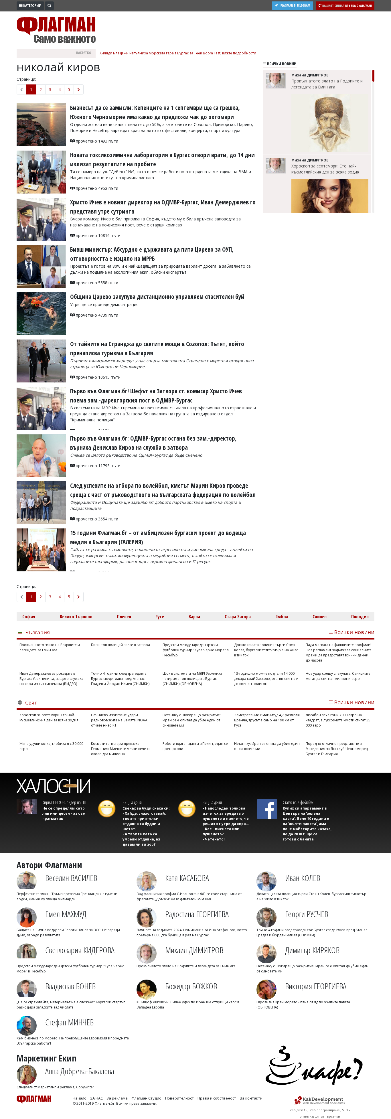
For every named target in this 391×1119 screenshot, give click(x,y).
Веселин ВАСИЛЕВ (71, 878)
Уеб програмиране (325, 1110)
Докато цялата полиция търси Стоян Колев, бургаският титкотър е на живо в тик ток (266, 650)
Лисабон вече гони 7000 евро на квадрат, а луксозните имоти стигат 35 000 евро (338, 720)
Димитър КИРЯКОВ (312, 950)
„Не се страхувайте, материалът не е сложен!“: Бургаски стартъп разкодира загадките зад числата (71, 1005)
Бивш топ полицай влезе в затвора (120, 644)
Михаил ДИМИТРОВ (194, 950)
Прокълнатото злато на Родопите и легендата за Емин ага (327, 84)
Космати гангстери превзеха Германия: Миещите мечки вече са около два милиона (121, 748)
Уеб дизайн (298, 1110)
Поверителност (179, 1098)
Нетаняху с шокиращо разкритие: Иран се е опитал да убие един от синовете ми (192, 720)
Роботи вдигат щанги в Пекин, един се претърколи (195, 746)
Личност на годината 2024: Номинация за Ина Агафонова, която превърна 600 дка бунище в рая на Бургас (192, 932)
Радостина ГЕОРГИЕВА (197, 914)
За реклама (117, 1098)
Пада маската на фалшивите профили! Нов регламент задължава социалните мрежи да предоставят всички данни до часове (339, 652)
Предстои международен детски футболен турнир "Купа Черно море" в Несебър (195, 650)
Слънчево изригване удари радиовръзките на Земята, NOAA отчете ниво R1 (119, 720)
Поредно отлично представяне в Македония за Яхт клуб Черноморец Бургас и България (337, 748)
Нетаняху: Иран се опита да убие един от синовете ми (267, 746)
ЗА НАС (96, 1098)
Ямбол (281, 616)
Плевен (124, 616)
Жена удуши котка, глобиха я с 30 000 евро (51, 746)
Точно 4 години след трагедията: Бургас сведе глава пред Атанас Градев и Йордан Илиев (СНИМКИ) (120, 678)
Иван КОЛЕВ (302, 878)
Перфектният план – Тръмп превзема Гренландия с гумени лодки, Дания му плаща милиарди (67, 896)
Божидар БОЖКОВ (191, 986)
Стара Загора (238, 616)
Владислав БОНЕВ (70, 986)
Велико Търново (76, 616)
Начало (79, 1098)
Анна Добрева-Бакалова (79, 1071)
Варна (194, 616)
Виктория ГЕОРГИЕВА (315, 986)
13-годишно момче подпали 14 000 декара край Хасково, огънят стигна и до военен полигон (266, 678)
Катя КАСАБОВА (187, 878)
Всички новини (281, 63)
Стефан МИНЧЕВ (69, 1022)
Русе (159, 616)
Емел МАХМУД (65, 914)
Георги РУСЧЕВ (306, 914)
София (28, 616)
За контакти (251, 1098)
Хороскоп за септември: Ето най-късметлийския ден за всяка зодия (325, 169)
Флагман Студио (146, 1098)
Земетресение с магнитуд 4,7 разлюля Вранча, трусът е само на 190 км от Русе (267, 720)
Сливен (320, 616)
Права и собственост (217, 1098)
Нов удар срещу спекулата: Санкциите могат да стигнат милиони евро (338, 676)
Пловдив (360, 616)
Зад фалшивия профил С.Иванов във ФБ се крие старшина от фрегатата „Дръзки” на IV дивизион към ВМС (189, 896)
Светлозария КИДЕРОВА (79, 950)
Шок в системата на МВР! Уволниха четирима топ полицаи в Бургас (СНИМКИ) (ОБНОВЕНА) (192, 678)
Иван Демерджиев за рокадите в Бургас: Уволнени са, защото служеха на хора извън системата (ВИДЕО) (51, 678)
